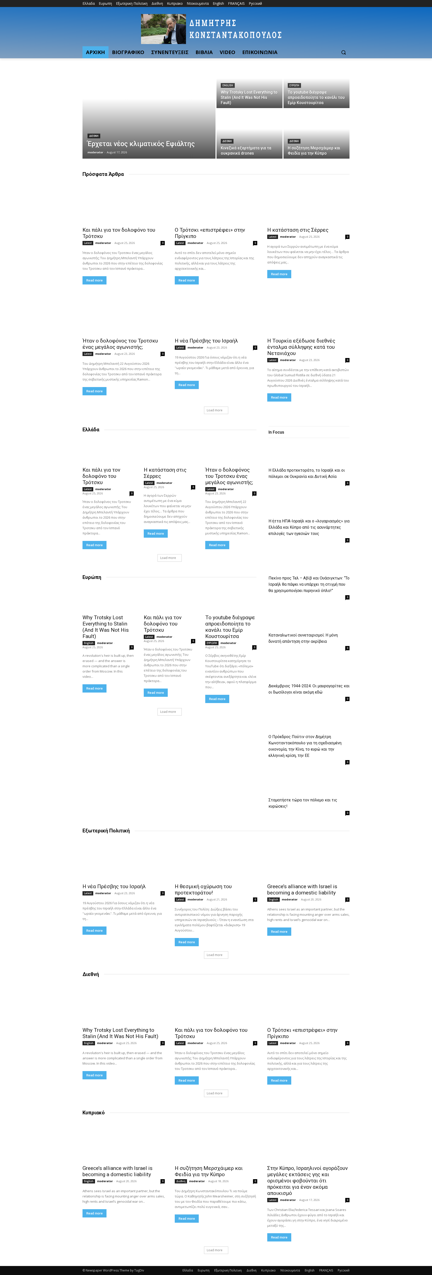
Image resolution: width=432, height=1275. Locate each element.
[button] (344, 52)
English (227, 85)
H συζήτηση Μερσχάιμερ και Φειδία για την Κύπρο (209, 1171)
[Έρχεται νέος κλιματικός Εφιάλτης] (149, 109)
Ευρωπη (204, 1270)
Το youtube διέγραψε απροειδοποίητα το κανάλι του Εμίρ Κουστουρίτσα (230, 626)
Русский (344, 1270)
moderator (103, 243)
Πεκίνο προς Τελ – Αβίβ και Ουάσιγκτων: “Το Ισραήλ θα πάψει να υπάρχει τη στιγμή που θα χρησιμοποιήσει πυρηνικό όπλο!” (309, 584)
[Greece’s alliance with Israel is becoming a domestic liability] (308, 859)
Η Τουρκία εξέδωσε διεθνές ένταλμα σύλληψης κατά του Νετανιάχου (301, 347)
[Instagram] (326, 4)
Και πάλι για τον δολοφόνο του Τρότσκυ (101, 476)
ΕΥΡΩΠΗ (294, 85)
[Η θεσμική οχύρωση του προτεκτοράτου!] (216, 859)
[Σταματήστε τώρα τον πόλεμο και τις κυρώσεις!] (288, 783)
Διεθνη (93, 136)
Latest (88, 243)
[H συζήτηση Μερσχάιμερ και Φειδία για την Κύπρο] (317, 134)
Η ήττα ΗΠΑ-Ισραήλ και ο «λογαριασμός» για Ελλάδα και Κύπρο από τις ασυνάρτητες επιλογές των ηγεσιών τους (309, 527)
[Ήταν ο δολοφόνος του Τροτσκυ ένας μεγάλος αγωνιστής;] (123, 314)
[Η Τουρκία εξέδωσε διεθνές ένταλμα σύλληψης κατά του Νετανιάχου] (308, 314)
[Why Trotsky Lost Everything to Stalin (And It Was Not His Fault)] (249, 83)
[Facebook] (319, 4)
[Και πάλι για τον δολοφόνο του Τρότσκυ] (123, 203)
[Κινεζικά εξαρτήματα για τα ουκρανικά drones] (249, 134)
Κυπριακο (268, 1270)
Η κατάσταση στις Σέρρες (297, 230)
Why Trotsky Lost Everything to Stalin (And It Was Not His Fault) (105, 626)
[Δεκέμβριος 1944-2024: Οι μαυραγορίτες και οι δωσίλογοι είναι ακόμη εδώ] (288, 669)
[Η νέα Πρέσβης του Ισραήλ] (216, 314)
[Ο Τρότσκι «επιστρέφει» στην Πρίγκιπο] (216, 203)
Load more (214, 410)
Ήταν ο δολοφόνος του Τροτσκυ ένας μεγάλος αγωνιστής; (120, 344)
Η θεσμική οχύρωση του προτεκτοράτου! (203, 889)
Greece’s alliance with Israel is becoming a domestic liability (302, 889)
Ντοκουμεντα (290, 1270)
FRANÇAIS (326, 1270)
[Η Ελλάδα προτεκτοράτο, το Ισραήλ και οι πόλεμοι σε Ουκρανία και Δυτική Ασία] (288, 454)
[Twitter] (333, 4)
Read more (94, 280)
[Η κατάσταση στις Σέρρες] (308, 203)
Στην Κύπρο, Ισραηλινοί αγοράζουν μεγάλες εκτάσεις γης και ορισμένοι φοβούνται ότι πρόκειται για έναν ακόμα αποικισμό (307, 1180)
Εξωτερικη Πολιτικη (228, 1270)
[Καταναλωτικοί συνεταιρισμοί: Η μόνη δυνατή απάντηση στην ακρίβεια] (288, 618)
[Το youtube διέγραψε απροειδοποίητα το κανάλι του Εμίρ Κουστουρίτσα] (317, 83)
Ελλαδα (187, 1270)
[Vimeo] (339, 4)
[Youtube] (347, 4)
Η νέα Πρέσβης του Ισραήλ (206, 341)
